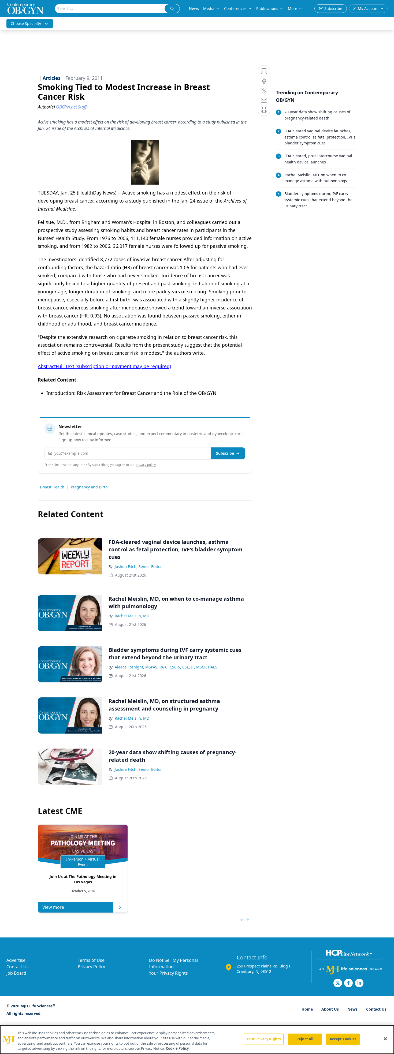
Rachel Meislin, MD (132, 615)
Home (307, 1009)
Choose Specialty (26, 23)
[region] (197, 1039)
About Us (330, 1009)
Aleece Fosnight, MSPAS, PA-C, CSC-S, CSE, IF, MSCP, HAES (166, 667)
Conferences (235, 8)
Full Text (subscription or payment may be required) (113, 366)
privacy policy (146, 464)
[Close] (385, 1039)
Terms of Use (91, 960)
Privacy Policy (91, 967)
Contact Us (17, 967)
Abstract (47, 366)
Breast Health (52, 486)
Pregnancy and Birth (89, 486)
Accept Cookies (343, 1039)
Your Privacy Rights (168, 973)
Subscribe (225, 453)
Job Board (16, 973)
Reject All (304, 1039)
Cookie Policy (177, 1048)
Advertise (15, 960)
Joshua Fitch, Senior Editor (138, 566)
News (194, 8)
